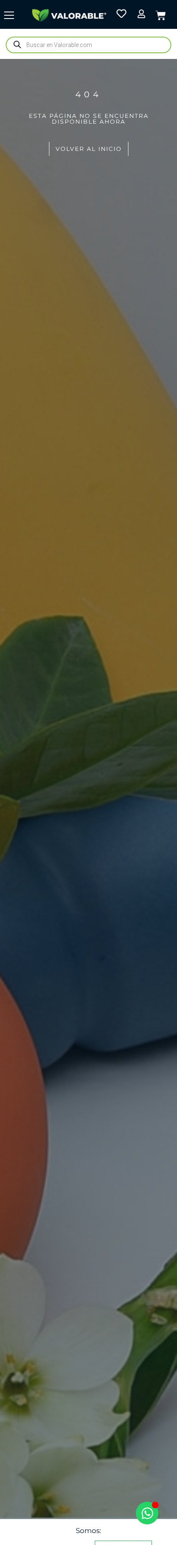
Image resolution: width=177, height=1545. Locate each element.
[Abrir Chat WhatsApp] (147, 1513)
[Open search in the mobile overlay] (88, 45)
